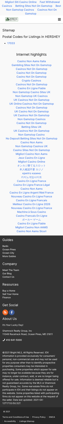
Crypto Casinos (31, 80)
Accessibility (10, 421)
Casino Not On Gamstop (31, 72)
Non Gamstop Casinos (32, 119)
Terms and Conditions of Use (15, 417)
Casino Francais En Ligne (31, 215)
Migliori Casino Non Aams (31, 153)
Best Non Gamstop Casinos (33, 7)
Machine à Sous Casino (31, 211)
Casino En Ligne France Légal (31, 184)
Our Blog (7, 273)
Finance (6, 297)
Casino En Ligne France (31, 181)
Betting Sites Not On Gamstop (33, 5)
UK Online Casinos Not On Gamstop (31, 103)
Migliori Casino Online (31, 161)
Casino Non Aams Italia (31, 61)
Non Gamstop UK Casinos (31, 96)
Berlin (5, 246)
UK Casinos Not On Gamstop (31, 99)
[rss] (5, 312)
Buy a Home (8, 290)
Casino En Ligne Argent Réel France (31, 192)
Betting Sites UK (31, 126)
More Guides (9, 256)
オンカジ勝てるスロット (31, 165)
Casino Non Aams (32, 142)
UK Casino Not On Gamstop (31, 111)
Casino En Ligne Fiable (32, 88)
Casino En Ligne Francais (31, 200)
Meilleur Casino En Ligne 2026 (31, 204)
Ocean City (8, 252)
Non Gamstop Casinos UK (31, 146)
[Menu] (59, 19)
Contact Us (8, 276)
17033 (11, 43)
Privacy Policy (39, 417)
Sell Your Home (10, 294)
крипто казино (31, 173)
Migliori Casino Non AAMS (31, 227)
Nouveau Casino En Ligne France (31, 196)
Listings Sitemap (26, 421)
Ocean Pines (9, 249)
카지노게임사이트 (31, 177)
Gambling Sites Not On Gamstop (32, 65)
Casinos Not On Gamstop (41, 11)
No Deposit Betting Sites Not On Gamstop (31, 138)
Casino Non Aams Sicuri (31, 231)
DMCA (52, 417)
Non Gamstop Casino (31, 134)
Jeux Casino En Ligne (31, 157)
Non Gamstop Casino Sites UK (31, 92)
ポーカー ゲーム (31, 219)
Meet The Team (10, 270)
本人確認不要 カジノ (31, 169)
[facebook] (12, 312)
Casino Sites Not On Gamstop (31, 150)
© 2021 (6, 411)
